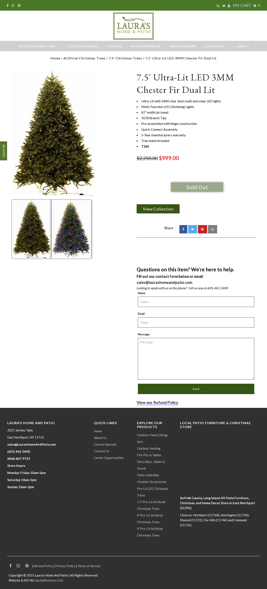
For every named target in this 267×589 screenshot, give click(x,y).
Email (141, 313)
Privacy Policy (65, 566)
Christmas (214, 46)
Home (55, 58)
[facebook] (183, 229)
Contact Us (101, 451)
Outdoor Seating (148, 448)
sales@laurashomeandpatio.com (164, 282)
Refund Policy (43, 566)
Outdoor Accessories (151, 482)
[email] (212, 229)
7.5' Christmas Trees (125, 58)
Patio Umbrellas (146, 46)
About (243, 46)
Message (144, 334)
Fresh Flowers (183, 46)
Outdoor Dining (83, 46)
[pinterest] (202, 229)
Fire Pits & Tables (149, 455)
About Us (100, 438)
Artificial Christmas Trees (84, 58)
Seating (115, 46)
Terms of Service (89, 566)
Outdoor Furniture (36, 46)
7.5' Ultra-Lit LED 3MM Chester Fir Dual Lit (185, 83)
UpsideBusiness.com (49, 580)
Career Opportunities (109, 458)
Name (141, 293)
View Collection (158, 208)
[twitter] (192, 229)
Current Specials (105, 444)
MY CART (246, 5)
